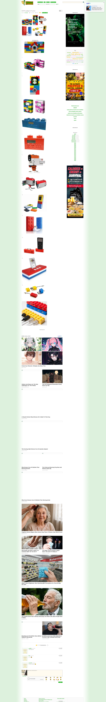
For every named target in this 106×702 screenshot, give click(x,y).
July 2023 (73, 135)
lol (75, 60)
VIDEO (48, 2)
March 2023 (73, 139)
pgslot (75, 120)
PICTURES (26, 12)
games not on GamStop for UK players (75, 113)
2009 (75, 158)
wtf (77, 63)
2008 (75, 159)
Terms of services (42, 698)
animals (69, 52)
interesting (71, 60)
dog (77, 55)
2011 (75, 155)
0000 (75, 160)
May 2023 (73, 137)
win (73, 63)
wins (75, 63)
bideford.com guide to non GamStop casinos (75, 114)
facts (79, 55)
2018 (75, 147)
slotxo (75, 118)
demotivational (74, 55)
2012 (75, 154)
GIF (44, 2)
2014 (75, 152)
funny (68, 57)
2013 (75, 153)
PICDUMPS (40, 2)
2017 (75, 148)
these (74, 62)
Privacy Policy (41, 700)
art (71, 52)
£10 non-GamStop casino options (75, 111)
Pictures (25, 699)
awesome (75, 52)
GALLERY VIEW (44, 12)
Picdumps (25, 700)
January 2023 (73, 141)
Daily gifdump (75, 54)
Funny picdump (79, 57)
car (82, 52)
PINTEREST (53, 2)
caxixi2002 (30, 648)
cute (70, 54)
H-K (29, 655)
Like (60, 10)
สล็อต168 (75, 107)
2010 (75, 156)
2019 (75, 146)
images (68, 60)
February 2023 (73, 140)
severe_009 (30, 662)
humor (81, 59)
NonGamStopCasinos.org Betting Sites (45, 699)
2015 (75, 151)
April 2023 (73, 138)
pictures (69, 62)
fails (82, 55)
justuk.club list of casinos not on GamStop (75, 109)
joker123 (75, 116)
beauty (80, 52)
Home (25, 698)
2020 (75, 145)
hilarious (75, 59)
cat (67, 54)
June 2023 (73, 136)
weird (82, 62)
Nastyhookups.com (75, 105)
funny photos (73, 57)
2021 (75, 144)
